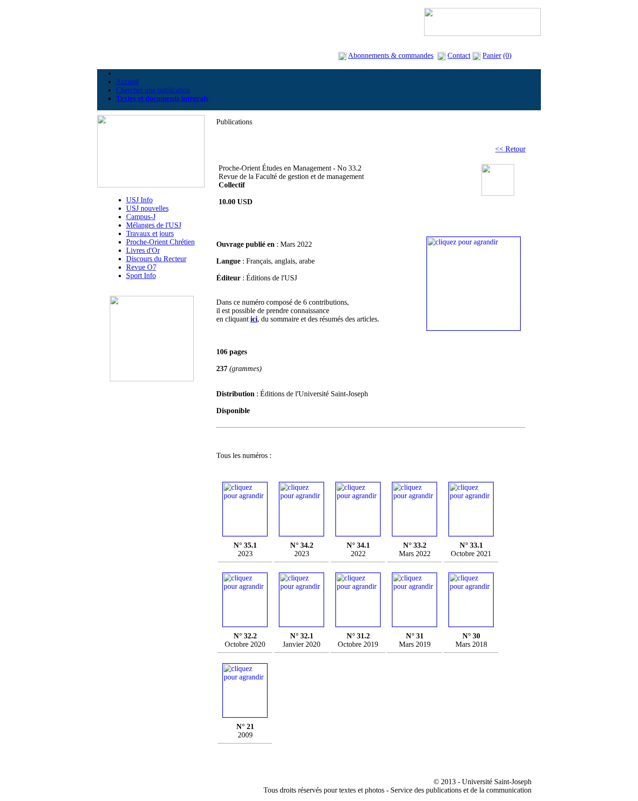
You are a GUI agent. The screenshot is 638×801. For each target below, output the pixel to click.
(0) (507, 55)
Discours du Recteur (156, 259)
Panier (491, 55)
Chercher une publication (153, 90)
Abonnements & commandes (390, 55)
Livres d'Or (143, 250)
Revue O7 (141, 267)
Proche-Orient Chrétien (160, 242)
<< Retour (510, 149)
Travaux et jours (150, 233)
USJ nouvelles (147, 208)
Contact (458, 55)
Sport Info (141, 275)
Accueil (127, 82)
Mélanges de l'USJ (153, 225)
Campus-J (141, 217)
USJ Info (139, 200)
